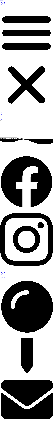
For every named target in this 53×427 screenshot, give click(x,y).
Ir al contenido (1, 0)
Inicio (1, 112)
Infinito (1, 119)
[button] (26, 58)
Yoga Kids (2, 113)
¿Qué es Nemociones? (3, 2)
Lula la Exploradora (3, 3)
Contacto (2, 4)
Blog (1, 114)
